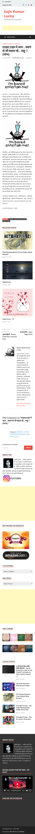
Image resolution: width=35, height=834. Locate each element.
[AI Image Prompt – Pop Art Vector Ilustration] (8, 717)
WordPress (13, 831)
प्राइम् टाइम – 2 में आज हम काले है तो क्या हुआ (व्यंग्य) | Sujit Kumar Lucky (20, 434)
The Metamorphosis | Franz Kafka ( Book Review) (23, 696)
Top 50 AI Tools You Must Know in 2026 (22, 684)
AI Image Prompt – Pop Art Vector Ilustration (24, 718)
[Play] (5, 790)
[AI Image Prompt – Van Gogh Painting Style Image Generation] (8, 706)
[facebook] (23, 5)
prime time (6, 221)
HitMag (22, 831)
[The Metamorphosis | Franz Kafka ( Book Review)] (17, 241)
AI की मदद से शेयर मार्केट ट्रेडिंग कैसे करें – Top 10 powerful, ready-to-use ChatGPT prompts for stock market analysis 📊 (24, 671)
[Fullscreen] (30, 790)
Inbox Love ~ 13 (8, 319)
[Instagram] (26, 5)
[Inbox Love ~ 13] (17, 303)
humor (11, 219)
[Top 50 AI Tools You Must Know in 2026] (8, 684)
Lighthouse (6, 282)
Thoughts (17, 44)
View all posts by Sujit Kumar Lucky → (23, 404)
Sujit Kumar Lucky (14, 13)
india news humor (20, 219)
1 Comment (28, 58)
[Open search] (30, 37)
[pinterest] (31, 5)
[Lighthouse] (17, 271)
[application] (17, 784)
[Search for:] (17, 448)
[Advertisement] (18, 28)
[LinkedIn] (29, 5)
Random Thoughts (8, 44)
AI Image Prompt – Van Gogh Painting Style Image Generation (24, 708)
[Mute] (27, 790)
